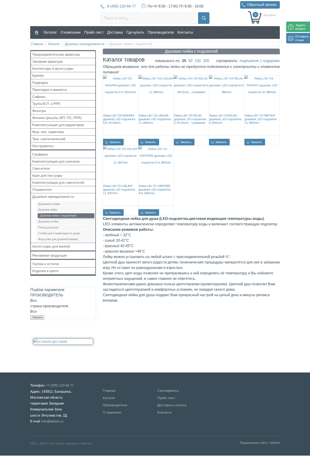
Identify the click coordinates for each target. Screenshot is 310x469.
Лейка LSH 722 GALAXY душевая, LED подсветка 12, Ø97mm (119, 189)
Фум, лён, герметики (48, 132)
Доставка (115, 32)
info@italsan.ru (53, 421)
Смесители (41, 168)
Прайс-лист (93, 32)
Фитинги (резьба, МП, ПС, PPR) (57, 118)
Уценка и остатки (45, 264)
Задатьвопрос (300, 26)
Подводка (40, 82)
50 (190, 61)
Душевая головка (49, 204)
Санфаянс (40, 154)
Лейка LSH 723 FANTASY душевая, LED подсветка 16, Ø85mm (260, 119)
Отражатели (42, 189)
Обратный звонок (261, 5)
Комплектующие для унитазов (56, 161)
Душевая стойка (48, 221)
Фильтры (39, 111)
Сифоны (38, 97)
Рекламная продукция (49, 255)
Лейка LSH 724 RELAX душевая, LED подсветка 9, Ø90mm (225, 119)
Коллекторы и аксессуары (53, 68)
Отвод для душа (48, 227)
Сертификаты (168, 390)
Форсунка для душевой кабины (58, 239)
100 (198, 61)
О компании (71, 32)
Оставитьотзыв (302, 38)
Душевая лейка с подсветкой (58, 215)
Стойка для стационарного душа (59, 233)
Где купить (135, 32)
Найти (203, 18)
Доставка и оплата (171, 405)
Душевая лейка (47, 209)
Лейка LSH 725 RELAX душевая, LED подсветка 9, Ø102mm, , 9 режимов (190, 119)
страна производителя (49, 306)
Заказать (115, 142)
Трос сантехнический (48, 139)
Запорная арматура (47, 61)
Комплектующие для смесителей (58, 182)
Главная (36, 32)
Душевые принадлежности (84, 44)
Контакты (185, 32)
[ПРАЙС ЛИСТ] (22, 462)
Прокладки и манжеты (49, 90)
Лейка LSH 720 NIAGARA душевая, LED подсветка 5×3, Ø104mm (119, 119)
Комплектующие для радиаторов (58, 125)
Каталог (50, 32)
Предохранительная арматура (56, 54)
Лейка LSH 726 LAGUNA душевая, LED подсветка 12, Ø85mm (154, 119)
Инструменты (43, 146)
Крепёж (38, 75)
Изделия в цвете (45, 271)
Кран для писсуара (47, 175)
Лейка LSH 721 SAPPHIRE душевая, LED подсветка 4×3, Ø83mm (154, 189)
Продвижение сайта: (254, 442)
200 (206, 61)
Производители (161, 32)
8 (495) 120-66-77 (121, 6)
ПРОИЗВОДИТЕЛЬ (46, 295)
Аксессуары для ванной (51, 246)
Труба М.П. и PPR (46, 104)
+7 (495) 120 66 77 (60, 385)
